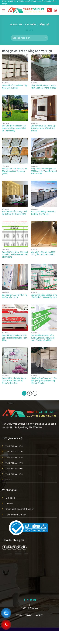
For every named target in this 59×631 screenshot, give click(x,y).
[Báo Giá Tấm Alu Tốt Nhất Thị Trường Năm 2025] (15, 277)
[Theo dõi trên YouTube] (24, 547)
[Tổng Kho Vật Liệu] (26, 10)
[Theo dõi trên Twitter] (14, 547)
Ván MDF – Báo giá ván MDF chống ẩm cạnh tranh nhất (43, 253)
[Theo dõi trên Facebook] (4, 547)
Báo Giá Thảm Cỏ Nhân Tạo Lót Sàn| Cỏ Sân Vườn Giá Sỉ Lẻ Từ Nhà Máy (14, 128)
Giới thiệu (10, 498)
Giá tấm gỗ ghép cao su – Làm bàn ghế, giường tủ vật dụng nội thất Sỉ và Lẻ (44, 380)
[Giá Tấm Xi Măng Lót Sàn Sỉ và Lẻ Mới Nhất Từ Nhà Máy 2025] (44, 277)
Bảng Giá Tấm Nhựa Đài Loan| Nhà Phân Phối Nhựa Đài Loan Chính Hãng (15, 254)
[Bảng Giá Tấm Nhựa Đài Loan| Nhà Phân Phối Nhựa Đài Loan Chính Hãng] (15, 234)
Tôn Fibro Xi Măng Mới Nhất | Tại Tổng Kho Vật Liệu (43, 212)
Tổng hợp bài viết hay (15, 514)
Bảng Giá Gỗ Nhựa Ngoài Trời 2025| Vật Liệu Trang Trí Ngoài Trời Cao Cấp (44, 171)
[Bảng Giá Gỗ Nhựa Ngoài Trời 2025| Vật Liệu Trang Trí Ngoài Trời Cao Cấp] (44, 151)
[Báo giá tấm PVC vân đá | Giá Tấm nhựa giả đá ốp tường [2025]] (15, 151)
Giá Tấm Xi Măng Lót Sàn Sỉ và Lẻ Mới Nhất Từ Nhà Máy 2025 (44, 296)
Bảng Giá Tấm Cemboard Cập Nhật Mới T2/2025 (14, 86)
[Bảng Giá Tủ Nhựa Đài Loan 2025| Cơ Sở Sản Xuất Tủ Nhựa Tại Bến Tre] (15, 360)
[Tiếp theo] (35, 393)
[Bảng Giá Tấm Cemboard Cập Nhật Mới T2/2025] (15, 67)
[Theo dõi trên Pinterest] (19, 547)
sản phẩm (30, 24)
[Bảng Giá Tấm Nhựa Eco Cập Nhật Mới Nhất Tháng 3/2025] (44, 67)
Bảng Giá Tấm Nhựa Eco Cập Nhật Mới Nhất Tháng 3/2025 (43, 86)
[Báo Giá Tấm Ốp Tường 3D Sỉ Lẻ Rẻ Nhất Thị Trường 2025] (15, 194)
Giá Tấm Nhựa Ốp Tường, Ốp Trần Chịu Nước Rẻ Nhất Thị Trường (43, 128)
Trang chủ (16, 24)
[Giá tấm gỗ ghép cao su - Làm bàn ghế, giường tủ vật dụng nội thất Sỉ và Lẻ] (44, 360)
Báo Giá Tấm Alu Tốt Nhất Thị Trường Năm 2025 (14, 296)
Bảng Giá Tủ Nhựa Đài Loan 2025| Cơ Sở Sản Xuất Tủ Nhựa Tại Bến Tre (14, 380)
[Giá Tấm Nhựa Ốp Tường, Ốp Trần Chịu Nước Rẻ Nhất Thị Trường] (44, 108)
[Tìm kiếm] (49, 10)
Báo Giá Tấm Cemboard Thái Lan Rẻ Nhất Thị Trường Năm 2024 (14, 337)
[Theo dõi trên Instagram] (9, 547)
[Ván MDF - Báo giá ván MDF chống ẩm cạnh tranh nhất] (44, 234)
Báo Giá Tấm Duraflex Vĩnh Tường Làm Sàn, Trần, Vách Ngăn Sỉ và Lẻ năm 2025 (42, 337)
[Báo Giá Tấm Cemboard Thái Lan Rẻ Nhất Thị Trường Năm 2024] (15, 317)
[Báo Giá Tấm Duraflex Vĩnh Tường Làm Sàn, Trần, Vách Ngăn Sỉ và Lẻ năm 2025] (44, 317)
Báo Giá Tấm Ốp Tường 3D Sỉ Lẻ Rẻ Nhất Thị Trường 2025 (14, 212)
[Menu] (3, 10)
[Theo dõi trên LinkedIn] (34, 600)
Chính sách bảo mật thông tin (19, 509)
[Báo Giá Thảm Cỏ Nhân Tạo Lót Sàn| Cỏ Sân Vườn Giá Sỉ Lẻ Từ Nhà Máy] (15, 108)
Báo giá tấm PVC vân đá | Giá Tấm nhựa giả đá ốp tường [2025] (14, 171)
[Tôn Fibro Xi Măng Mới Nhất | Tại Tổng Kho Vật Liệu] (44, 194)
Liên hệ (8, 503)
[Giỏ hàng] (55, 10)
